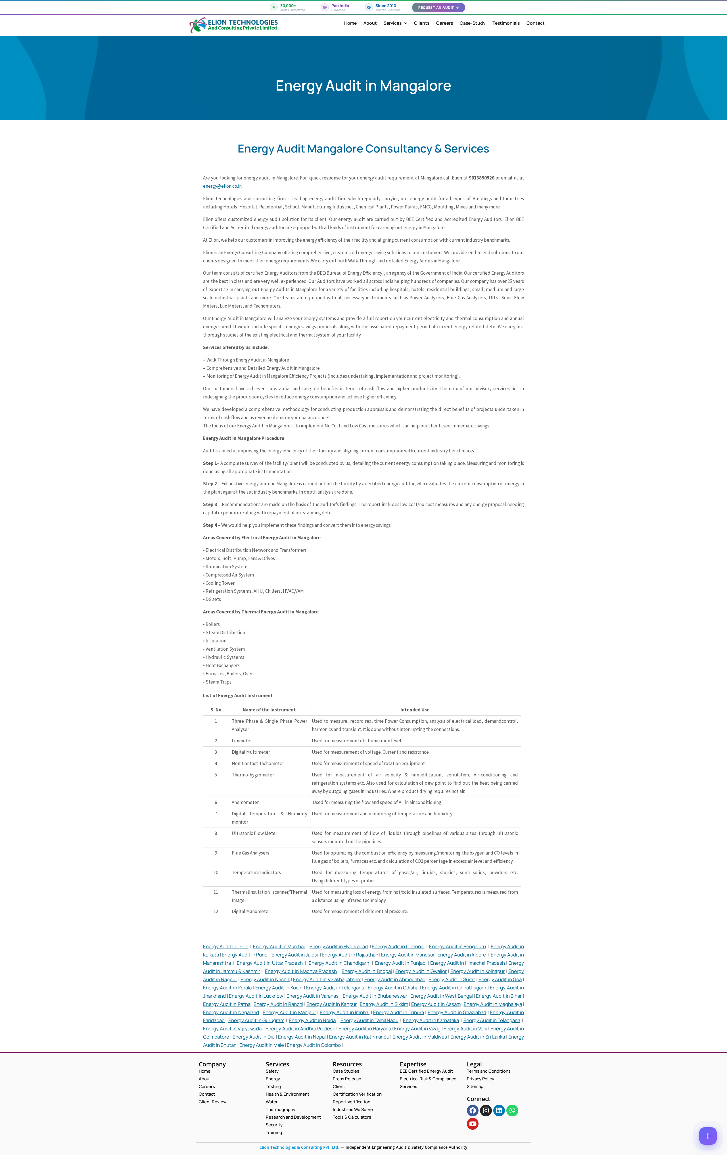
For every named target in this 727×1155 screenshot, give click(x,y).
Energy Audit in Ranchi (278, 1004)
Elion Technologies (243, 22)
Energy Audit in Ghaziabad (457, 1012)
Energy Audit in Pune (245, 954)
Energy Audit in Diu (254, 1036)
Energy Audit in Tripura (398, 1012)
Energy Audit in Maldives (419, 1036)
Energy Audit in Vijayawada (232, 1028)
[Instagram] (486, 1110)
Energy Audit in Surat (452, 979)
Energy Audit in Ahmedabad (394, 979)
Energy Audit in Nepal (302, 1036)
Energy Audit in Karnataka (431, 1020)
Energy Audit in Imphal (344, 1012)
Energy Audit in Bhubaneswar (375, 996)
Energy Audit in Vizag (417, 1028)
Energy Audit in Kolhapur (477, 971)
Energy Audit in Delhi (225, 946)
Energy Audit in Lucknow (256, 996)
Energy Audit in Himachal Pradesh (467, 963)
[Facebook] (473, 1110)
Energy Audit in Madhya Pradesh (301, 971)
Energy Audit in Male (261, 1045)
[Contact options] (708, 1136)
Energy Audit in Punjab (400, 963)
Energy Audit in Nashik (265, 979)
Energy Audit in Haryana (365, 1028)
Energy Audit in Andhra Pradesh (300, 1028)
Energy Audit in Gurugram (256, 1020)
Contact (536, 23)
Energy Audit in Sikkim (384, 1004)
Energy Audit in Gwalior (421, 971)
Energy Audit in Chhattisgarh (454, 987)
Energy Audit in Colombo (314, 1045)
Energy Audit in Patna (226, 1004)
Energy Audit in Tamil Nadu (369, 1020)
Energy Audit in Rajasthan (350, 954)
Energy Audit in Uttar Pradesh (270, 963)
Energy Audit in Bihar (499, 996)
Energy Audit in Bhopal (367, 971)
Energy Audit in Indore (461, 954)
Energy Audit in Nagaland (231, 1012)
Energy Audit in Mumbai (279, 946)
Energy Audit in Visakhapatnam (327, 979)
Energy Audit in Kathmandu (359, 1036)
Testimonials (506, 23)
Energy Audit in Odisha (393, 987)
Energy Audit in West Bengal (441, 996)
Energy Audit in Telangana (335, 987)
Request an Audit (438, 7)
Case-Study (473, 23)
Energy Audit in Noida (312, 1020)
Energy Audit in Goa (500, 979)
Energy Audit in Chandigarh (339, 963)
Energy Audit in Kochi (278, 987)
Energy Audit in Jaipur (295, 954)
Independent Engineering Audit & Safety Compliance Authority (405, 1147)
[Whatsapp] (512, 1110)
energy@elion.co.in (222, 186)
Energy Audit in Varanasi (313, 996)
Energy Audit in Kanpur (331, 1004)
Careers (444, 23)
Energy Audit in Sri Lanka (477, 1036)
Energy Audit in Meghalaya (493, 1004)
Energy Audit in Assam (436, 1004)
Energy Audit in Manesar (407, 954)
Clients (421, 23)
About (370, 23)
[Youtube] (473, 1123)
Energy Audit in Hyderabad (339, 946)
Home (350, 23)
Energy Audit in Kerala (227, 987)
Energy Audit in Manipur (289, 1012)
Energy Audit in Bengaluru (457, 946)
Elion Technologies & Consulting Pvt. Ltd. (299, 1147)
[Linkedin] (499, 1110)
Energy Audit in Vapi (465, 1028)
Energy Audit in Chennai (398, 946)
